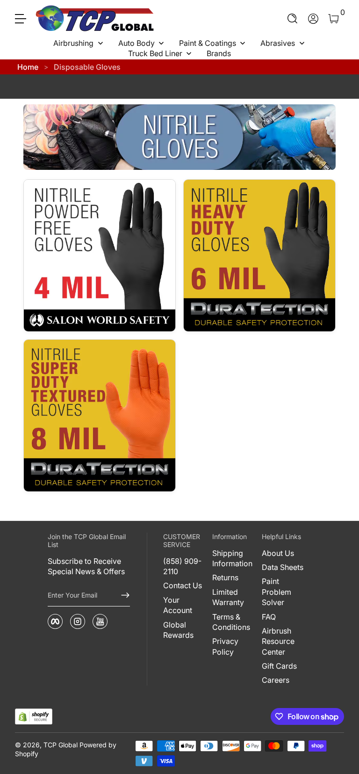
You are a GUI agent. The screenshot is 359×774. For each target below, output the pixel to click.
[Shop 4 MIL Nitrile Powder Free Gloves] (99, 255)
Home (27, 67)
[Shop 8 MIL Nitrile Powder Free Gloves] (99, 415)
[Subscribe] (121, 595)
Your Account (177, 605)
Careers (275, 680)
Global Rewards (178, 630)
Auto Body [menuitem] (136, 43)
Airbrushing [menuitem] (73, 43)
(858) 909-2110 (182, 566)
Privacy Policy (225, 646)
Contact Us (182, 585)
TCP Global (60, 745)
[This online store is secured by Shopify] (33, 716)
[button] (292, 18)
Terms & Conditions (231, 622)
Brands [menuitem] (219, 53)
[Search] (292, 18)
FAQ (269, 616)
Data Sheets (282, 567)
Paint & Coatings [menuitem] (207, 43)
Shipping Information (232, 558)
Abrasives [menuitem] (277, 43)
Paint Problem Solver (276, 592)
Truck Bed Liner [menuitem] (155, 53)
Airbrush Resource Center (278, 641)
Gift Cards (279, 666)
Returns (225, 577)
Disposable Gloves (87, 67)
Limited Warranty (228, 597)
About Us (278, 553)
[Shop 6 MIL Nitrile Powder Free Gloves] (259, 255)
